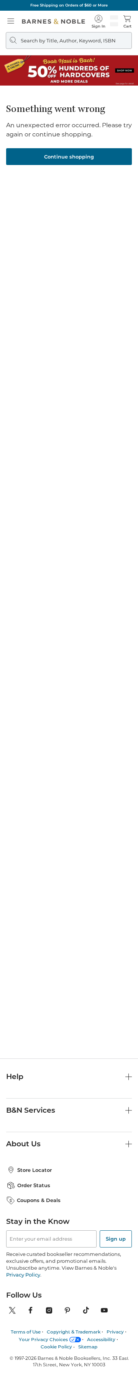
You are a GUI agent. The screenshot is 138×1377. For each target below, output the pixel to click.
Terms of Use (26, 1332)
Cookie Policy (56, 1346)
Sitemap (87, 1346)
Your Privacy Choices (43, 1339)
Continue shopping (69, 157)
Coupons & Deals (39, 1200)
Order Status (33, 1185)
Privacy (115, 1332)
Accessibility (101, 1339)
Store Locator (34, 1170)
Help (14, 1076)
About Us (23, 1143)
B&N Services (30, 1110)
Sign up (116, 1239)
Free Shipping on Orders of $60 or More (69, 5)
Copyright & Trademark (73, 1332)
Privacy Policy (23, 1275)
